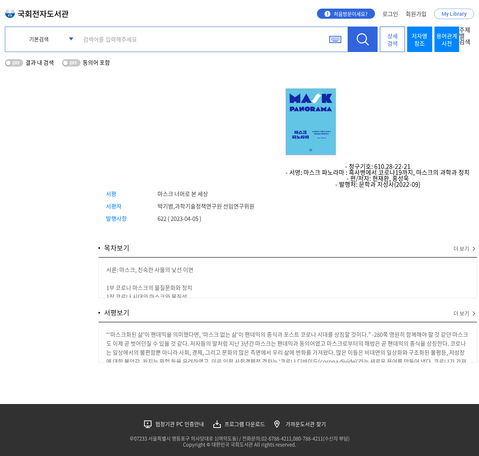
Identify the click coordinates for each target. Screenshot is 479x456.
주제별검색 (464, 36)
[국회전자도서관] (36, 11)
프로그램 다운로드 (245, 424)
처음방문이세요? (350, 13)
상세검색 (392, 40)
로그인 (390, 14)
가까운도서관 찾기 (306, 424)
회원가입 (416, 14)
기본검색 (39, 39)
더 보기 (461, 248)
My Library (454, 13)
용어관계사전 (446, 40)
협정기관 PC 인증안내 (179, 424)
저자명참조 (419, 40)
